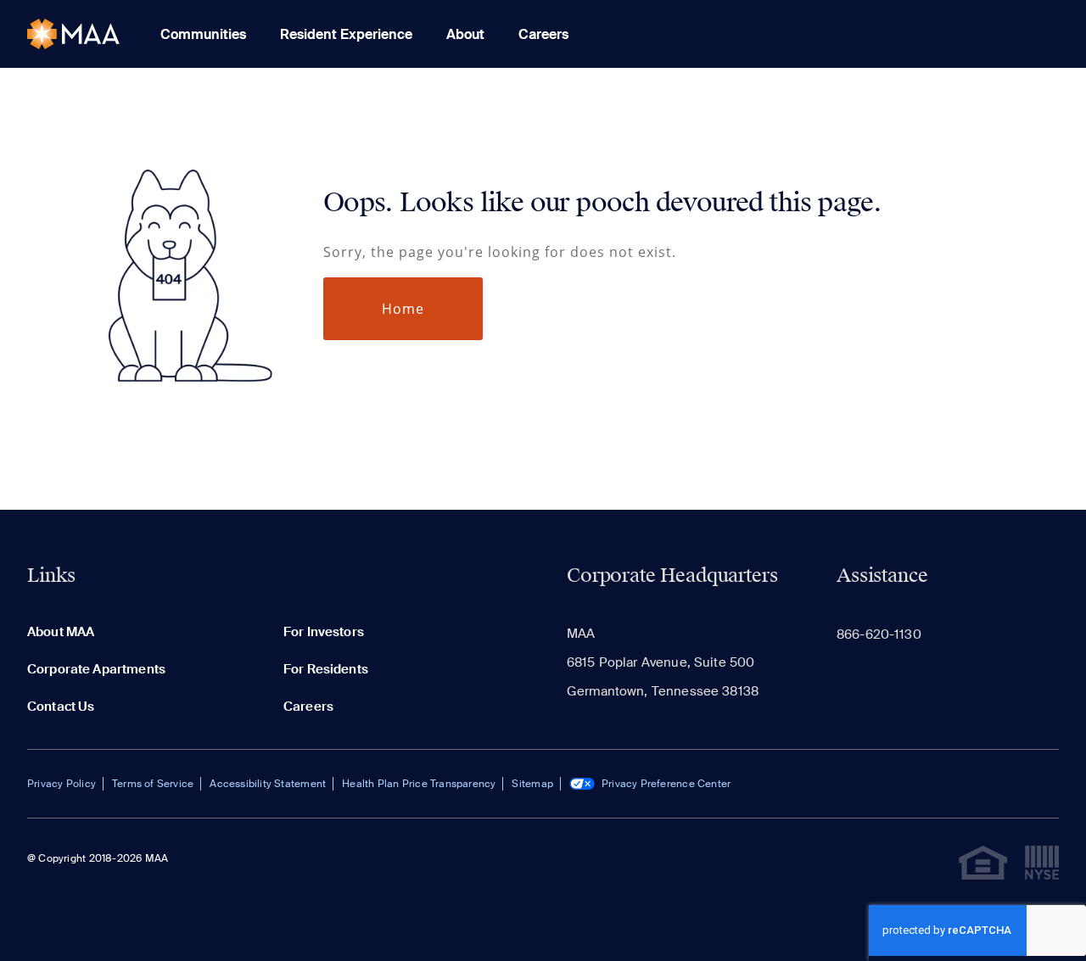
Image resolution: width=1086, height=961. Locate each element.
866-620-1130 (879, 634)
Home (403, 308)
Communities (203, 34)
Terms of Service (152, 784)
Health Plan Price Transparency (418, 784)
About (465, 34)
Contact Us (61, 706)
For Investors (323, 631)
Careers (543, 34)
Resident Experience (346, 34)
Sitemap (532, 784)
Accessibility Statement (268, 784)
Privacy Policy (61, 784)
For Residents (325, 669)
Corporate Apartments (96, 669)
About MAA (60, 631)
